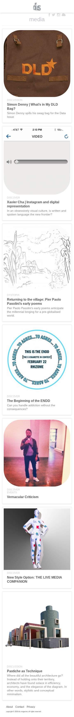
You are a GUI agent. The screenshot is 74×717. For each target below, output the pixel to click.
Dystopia (13, 295)
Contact (19, 706)
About (9, 706)
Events (12, 492)
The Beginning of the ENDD (28, 401)
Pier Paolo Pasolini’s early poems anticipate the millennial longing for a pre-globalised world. (35, 311)
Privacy (31, 706)
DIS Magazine (37, 6)
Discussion (14, 100)
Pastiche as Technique (24, 671)
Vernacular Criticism (22, 497)
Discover (13, 197)
